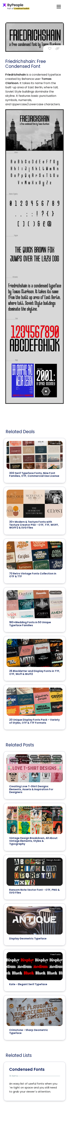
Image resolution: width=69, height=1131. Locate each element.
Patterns (28, 808)
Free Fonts (55, 443)
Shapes (26, 760)
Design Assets (53, 860)
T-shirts (15, 760)
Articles (57, 756)
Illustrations (22, 756)
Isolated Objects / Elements (47, 760)
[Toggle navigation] (59, 6)
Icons (34, 756)
